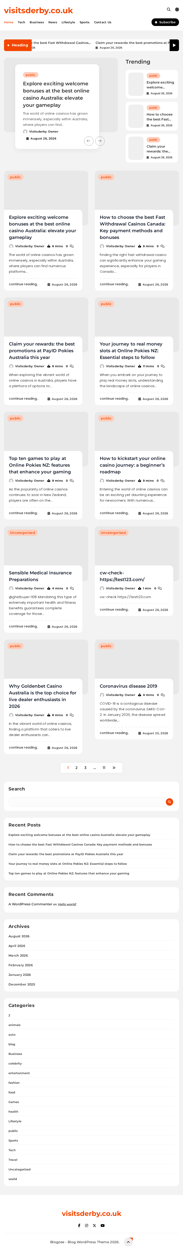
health (13, 1111)
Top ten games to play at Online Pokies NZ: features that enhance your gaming (40, 465)
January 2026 (19, 975)
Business (37, 22)
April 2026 (16, 946)
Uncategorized (22, 533)
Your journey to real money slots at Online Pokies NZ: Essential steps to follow (131, 350)
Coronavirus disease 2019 (128, 686)
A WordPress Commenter (30, 904)
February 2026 (20, 965)
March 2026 (18, 955)
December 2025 (21, 984)
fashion (14, 1082)
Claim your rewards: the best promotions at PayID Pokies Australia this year (128, 43)
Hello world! (67, 904)
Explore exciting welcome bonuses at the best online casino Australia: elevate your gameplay (79, 835)
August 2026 (18, 936)
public (31, 75)
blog (11, 1044)
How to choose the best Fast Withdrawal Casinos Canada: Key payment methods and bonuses (40, 43)
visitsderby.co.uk (38, 10)
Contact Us (103, 22)
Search (16, 789)
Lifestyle (68, 22)
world (12, 1179)
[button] (88, 141)
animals (14, 1025)
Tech (21, 22)
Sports (85, 22)
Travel (12, 1159)
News (52, 22)
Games (13, 1102)
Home (8, 22)
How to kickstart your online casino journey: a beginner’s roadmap (132, 465)
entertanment (19, 1073)
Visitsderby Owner (43, 131)
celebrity (15, 1063)
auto (11, 1034)
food (11, 1092)
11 (104, 768)
